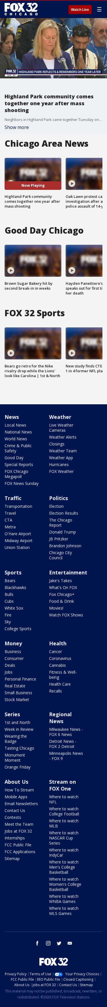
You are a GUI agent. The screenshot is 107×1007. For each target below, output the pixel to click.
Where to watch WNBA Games (63, 898)
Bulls (9, 594)
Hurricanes (59, 464)
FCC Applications (20, 851)
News (12, 416)
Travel (10, 513)
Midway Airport (19, 540)
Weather (60, 416)
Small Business (18, 692)
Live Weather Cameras (61, 427)
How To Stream (19, 790)
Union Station (17, 547)
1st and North (17, 722)
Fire (8, 615)
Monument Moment (15, 757)
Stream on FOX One (62, 785)
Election (56, 506)
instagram (48, 943)
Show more (17, 127)
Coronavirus (60, 658)
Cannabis (57, 665)
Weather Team (63, 450)
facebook (37, 943)
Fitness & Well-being (63, 674)
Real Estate (15, 685)
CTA (8, 520)
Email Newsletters (21, 803)
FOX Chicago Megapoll (16, 474)
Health (57, 643)
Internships (15, 838)
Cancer (55, 651)
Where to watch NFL (63, 799)
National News (18, 432)
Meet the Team (19, 824)
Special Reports (19, 464)
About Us (16, 781)
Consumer (14, 658)
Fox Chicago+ (61, 594)
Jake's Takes (60, 580)
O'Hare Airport (18, 533)
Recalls (55, 691)
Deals (10, 665)
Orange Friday (18, 767)
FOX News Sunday (22, 483)
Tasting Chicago (19, 748)
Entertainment (68, 572)
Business (13, 651)
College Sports (18, 628)
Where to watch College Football (64, 811)
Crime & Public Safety (18, 448)
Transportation (18, 506)
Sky (8, 621)
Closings (56, 444)
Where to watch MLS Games (63, 910)
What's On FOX (63, 587)
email (69, 943)
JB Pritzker (58, 539)
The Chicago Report (60, 522)
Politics (58, 498)
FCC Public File (18, 844)
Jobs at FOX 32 (18, 831)
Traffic (13, 498)
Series (12, 714)
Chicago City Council (60, 555)
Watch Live (80, 10)
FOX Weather (61, 471)
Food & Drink (61, 601)
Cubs (9, 601)
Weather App (61, 457)
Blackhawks (15, 587)
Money (13, 643)
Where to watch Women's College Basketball (65, 884)
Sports (13, 572)
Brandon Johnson (65, 545)
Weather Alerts (62, 437)
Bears (10, 580)
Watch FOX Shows (66, 615)
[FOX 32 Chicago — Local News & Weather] (21, 9)
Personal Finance (20, 679)
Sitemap (12, 858)
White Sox (14, 608)
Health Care (60, 684)
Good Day (14, 457)
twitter (59, 943)
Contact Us (15, 810)
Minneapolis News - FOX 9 (66, 756)
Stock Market (17, 699)
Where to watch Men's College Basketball (63, 867)
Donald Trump (62, 532)
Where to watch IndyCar (63, 852)
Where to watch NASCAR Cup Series (63, 838)
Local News (15, 425)
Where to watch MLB (63, 823)
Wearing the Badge (16, 738)
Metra (10, 527)
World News (16, 438)
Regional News (60, 718)
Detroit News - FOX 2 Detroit (62, 744)
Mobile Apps (16, 796)
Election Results (63, 513)
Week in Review (19, 729)
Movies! (56, 608)
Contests (13, 817)
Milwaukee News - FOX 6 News (66, 732)
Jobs (9, 672)
